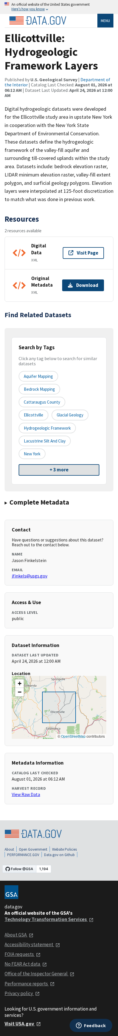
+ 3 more (59, 470)
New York (32, 454)
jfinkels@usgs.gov (29, 576)
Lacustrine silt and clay (45, 441)
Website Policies (64, 849)
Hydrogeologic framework (47, 428)
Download (87, 285)
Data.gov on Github (59, 854)
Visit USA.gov (20, 1024)
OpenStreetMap (73, 736)
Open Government (33, 849)
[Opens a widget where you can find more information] (91, 1026)
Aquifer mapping (38, 376)
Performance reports (27, 984)
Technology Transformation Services (46, 919)
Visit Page (87, 253)
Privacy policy (19, 993)
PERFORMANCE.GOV (23, 854)
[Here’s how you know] (59, 7)
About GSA (16, 935)
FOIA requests (20, 954)
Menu (105, 20)
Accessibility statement (29, 944)
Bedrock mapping (39, 389)
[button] (19, 683)
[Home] (37, 20)
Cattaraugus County (42, 402)
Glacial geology (70, 415)
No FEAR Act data (23, 964)
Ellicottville (33, 415)
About (9, 849)
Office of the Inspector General (36, 973)
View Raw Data (26, 794)
